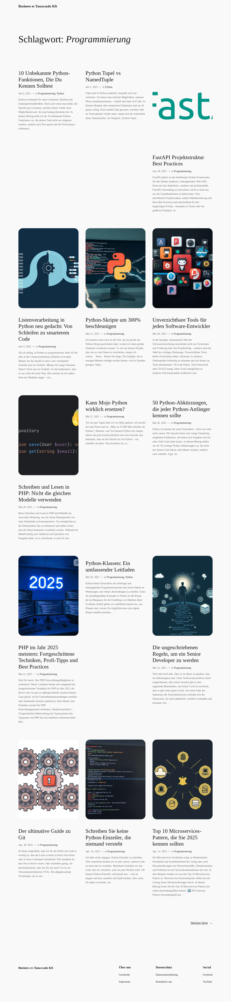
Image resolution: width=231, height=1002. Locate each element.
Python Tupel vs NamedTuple (103, 76)
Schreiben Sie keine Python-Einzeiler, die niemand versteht (108, 837)
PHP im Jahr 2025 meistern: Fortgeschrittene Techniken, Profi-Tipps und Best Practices (48, 657)
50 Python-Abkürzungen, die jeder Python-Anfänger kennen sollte (181, 409)
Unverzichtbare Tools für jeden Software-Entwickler (181, 323)
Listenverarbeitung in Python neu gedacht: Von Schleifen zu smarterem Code (45, 329)
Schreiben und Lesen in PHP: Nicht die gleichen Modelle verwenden (44, 493)
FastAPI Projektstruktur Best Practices (178, 160)
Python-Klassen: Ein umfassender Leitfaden (110, 566)
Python (60, 93)
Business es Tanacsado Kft (37, 6)
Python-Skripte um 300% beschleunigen (113, 323)
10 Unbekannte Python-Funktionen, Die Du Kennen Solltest (44, 79)
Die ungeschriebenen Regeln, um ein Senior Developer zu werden (176, 654)
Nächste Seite (202, 923)
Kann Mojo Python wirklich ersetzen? (106, 406)
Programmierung (46, 93)
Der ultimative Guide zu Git (44, 834)
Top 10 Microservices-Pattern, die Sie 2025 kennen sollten (176, 837)
